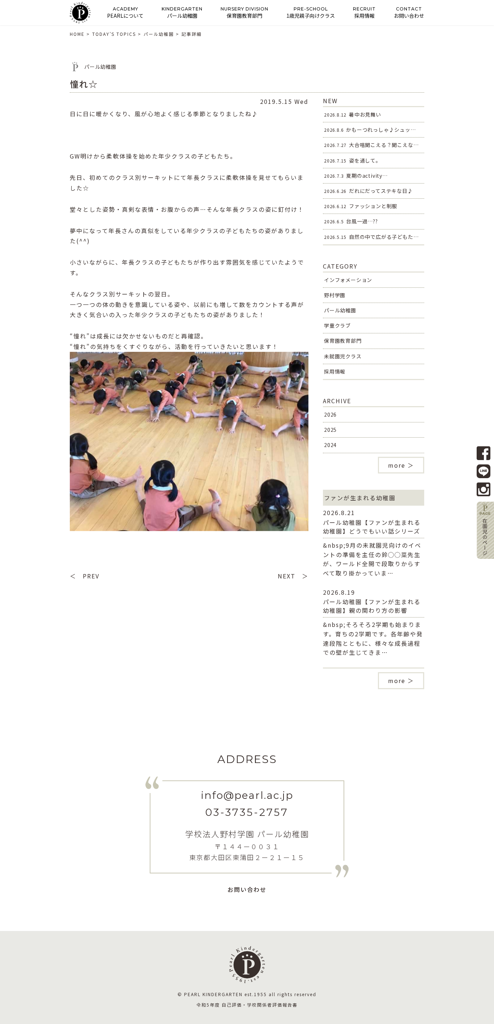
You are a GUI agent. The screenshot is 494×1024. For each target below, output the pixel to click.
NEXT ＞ (293, 576)
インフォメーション (348, 279)
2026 (330, 414)
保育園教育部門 (343, 340)
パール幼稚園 (340, 310)
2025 (330, 429)
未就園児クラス (343, 356)
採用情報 (334, 371)
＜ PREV (84, 576)
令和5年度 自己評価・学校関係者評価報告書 (247, 1005)
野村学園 (334, 295)
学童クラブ (337, 325)
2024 (330, 444)
